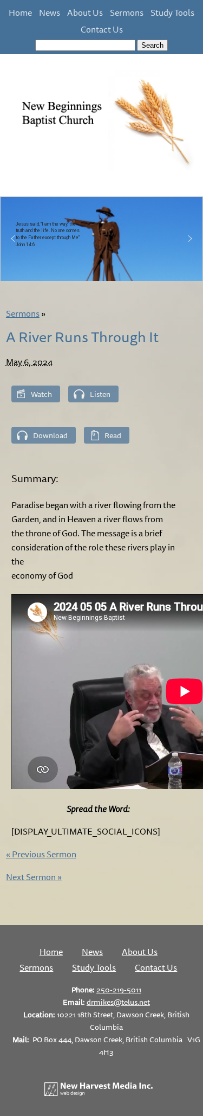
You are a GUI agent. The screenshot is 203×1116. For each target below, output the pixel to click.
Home (20, 12)
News (49, 12)
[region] (101, 239)
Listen (100, 394)
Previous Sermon (41, 854)
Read (112, 435)
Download (50, 435)
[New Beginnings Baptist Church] (101, 169)
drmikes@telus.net (118, 1002)
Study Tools (172, 12)
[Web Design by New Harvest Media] (98, 1093)
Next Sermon (34, 877)
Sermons (126, 12)
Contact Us (102, 29)
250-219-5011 (118, 989)
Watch (41, 394)
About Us (85, 12)
